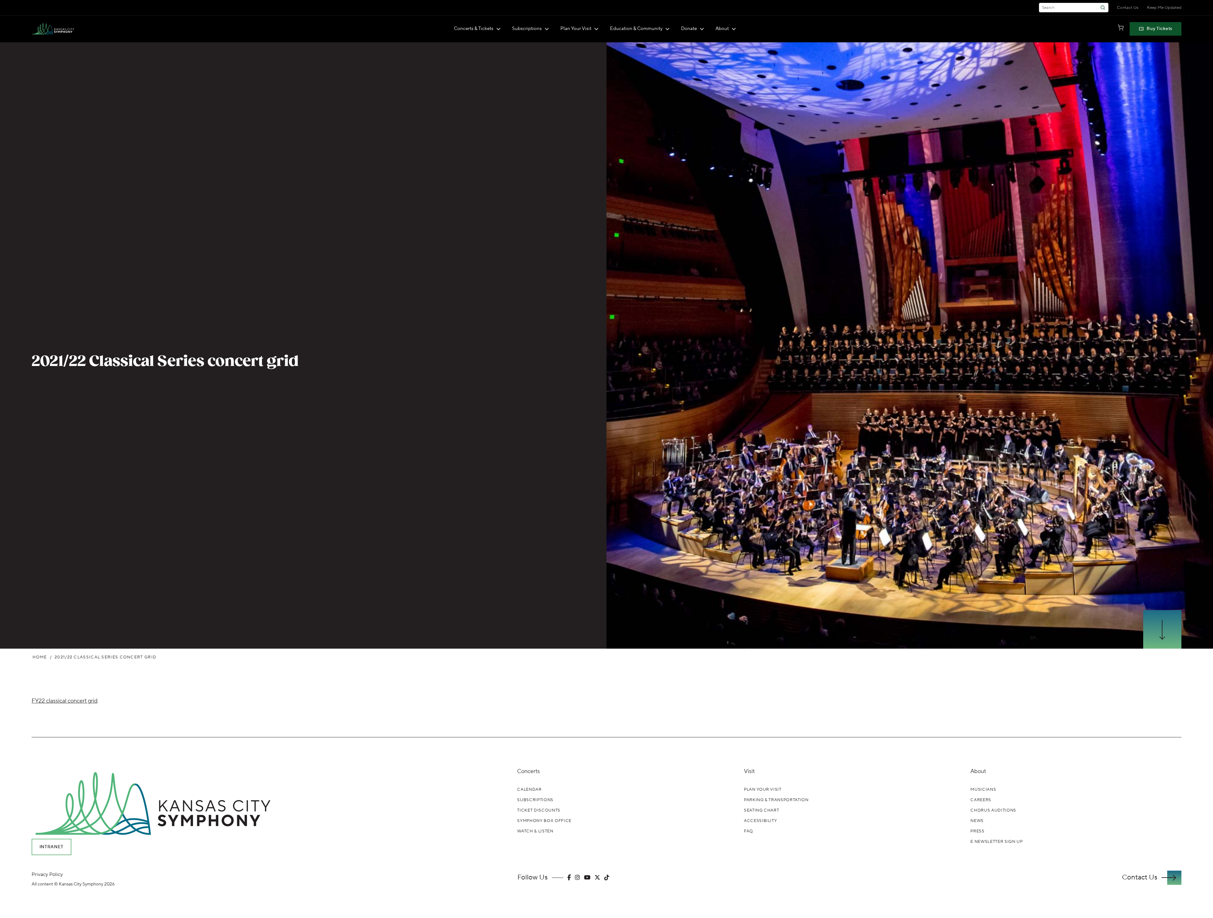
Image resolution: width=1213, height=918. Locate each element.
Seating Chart (761, 810)
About (722, 29)
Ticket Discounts (538, 810)
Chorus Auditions (993, 810)
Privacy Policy (47, 874)
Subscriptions (527, 29)
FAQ (748, 831)
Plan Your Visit (575, 29)
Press (977, 831)
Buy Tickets (1159, 29)
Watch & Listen (535, 831)
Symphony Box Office (544, 820)
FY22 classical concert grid (65, 701)
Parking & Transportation (776, 799)
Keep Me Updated (1164, 7)
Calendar (529, 789)
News (977, 820)
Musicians (983, 789)
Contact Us (1127, 7)
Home (40, 657)
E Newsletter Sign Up (996, 841)
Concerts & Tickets (473, 29)
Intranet (51, 847)
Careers (980, 799)
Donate (689, 29)
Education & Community (636, 29)
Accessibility (760, 820)
